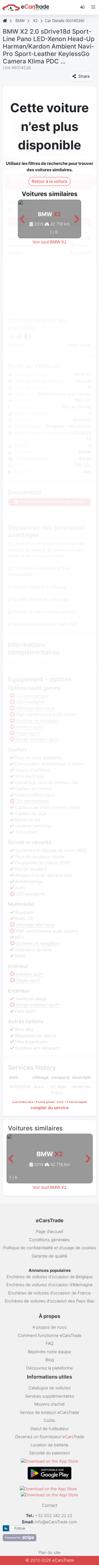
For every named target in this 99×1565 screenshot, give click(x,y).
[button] (22, 219)
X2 (35, 20)
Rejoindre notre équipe (49, 1351)
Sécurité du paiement (49, 1453)
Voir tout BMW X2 (49, 242)
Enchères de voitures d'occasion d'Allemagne (49, 1284)
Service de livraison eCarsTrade (49, 1412)
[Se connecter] (84, 7)
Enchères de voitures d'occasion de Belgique (50, 1276)
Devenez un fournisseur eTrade (49, 1436)
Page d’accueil (49, 1231)
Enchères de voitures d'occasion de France (49, 1293)
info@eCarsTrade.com (56, 1521)
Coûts (49, 1420)
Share (83, 76)
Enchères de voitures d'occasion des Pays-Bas (49, 1301)
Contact (49, 1505)
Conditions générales (49, 1239)
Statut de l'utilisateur (49, 1428)
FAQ (49, 1343)
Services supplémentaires (49, 1396)
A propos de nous (49, 1327)
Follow (19, 1528)
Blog (49, 1359)
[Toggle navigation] (93, 7)
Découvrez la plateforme (49, 1368)
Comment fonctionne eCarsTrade (49, 1335)
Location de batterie (49, 1445)
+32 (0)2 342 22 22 (54, 1515)
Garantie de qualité (49, 1256)
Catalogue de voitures (50, 1387)
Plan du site (49, 1552)
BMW (20, 20)
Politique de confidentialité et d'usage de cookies (49, 1247)
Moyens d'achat (49, 1404)
